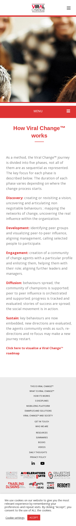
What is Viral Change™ (42, 391)
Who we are (41, 426)
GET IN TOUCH (41, 421)
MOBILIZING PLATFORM (38, 405)
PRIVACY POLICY (38, 457)
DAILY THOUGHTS (38, 452)
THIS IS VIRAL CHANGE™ (41, 386)
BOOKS (41, 442)
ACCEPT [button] (34, 517)
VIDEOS (41, 447)
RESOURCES (41, 432)
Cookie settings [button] (15, 517)
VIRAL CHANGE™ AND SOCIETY (38, 415)
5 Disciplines (41, 400)
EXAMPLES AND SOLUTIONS (38, 410)
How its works (42, 395)
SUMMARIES (42, 437)
